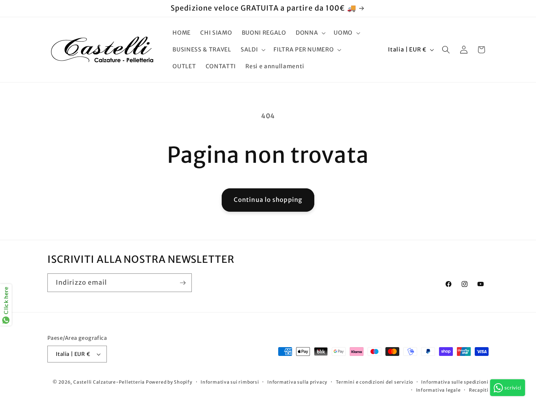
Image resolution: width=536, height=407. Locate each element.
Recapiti (479, 390)
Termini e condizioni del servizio (374, 382)
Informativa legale (438, 390)
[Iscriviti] (182, 282)
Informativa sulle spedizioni (455, 382)
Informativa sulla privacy (297, 382)
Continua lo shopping (268, 200)
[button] (310, 32)
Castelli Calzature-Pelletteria (109, 382)
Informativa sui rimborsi (230, 382)
